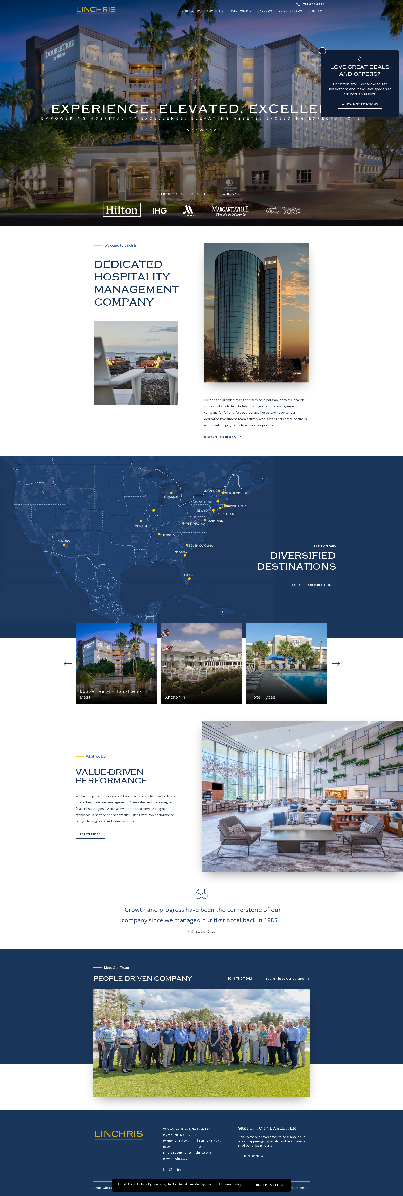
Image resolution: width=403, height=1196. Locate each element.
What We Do (240, 11)
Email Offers (102, 1187)
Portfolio (191, 11)
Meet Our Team (116, 967)
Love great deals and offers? (359, 70)
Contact (316, 11)
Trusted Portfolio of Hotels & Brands (201, 194)
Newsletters (290, 11)
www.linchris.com (177, 1158)
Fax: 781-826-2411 (210, 1144)
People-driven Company (142, 978)
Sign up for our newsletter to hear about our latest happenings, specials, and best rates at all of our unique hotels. (272, 1141)
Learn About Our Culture (285, 979)
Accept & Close (270, 1185)
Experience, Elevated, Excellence (201, 109)
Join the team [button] (240, 978)
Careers (264, 11)
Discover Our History (220, 437)
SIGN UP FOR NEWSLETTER (267, 1128)
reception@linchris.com (192, 1152)
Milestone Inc (299, 1188)
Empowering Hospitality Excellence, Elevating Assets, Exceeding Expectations (201, 118)
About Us (215, 11)
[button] (90, 834)
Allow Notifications (360, 104)
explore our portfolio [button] (311, 585)
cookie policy (232, 1184)
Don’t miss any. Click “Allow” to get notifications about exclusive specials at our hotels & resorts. (360, 89)
